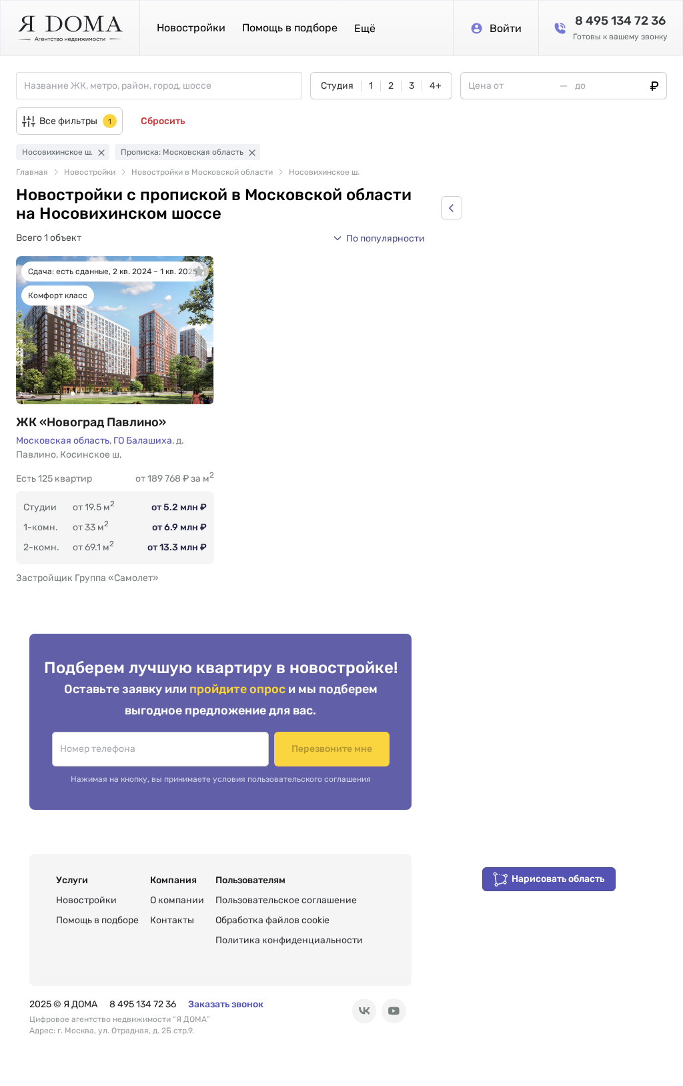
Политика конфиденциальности (289, 940)
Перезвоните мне (331, 748)
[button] (365, 28)
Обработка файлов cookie (272, 920)
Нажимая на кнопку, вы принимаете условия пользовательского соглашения (221, 779)
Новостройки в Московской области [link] (202, 172)
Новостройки (191, 27)
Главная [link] (32, 172)
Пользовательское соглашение (286, 900)
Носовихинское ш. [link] (324, 172)
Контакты (172, 920)
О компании (177, 900)
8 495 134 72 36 (142, 1004)
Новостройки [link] (89, 172)
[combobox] (162, 86)
